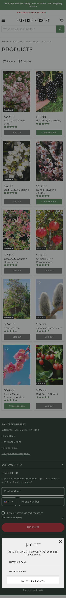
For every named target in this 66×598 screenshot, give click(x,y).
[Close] (60, 541)
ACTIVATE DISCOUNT (33, 580)
